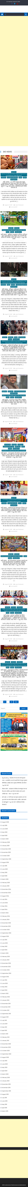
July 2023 (4, 939)
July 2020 (4, 1060)
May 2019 (4, 1104)
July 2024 (4, 899)
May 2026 (4, 832)
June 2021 (4, 1024)
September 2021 (6, 1013)
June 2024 (5, 903)
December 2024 (6, 889)
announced (7, 444)
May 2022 (4, 987)
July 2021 (4, 1020)
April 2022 (4, 990)
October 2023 (6, 929)
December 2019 (6, 1084)
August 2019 (5, 1094)
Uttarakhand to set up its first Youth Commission (14, 450)
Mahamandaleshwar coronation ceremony (11, 556)
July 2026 (4, 825)
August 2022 (5, 976)
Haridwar (3, 177)
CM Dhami (20, 444)
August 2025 (5, 862)
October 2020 (6, 1050)
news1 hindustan (19, 205)
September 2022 (6, 973)
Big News (14, 172)
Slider (20, 177)
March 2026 (5, 839)
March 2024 (5, 913)
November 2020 (6, 1047)
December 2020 (6, 1044)
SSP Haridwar (22, 337)
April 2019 (4, 1108)
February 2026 (6, 842)
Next (16, 702)
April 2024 (4, 909)
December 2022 (6, 963)
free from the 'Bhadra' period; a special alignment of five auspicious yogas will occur (13, 174)
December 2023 (6, 923)
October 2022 (6, 970)
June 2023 (5, 943)
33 (11, 702)
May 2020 (4, 1067)
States (24, 177)
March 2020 (5, 1074)
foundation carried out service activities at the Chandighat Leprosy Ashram (14, 500)
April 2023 (4, 950)
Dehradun (10, 391)
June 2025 (5, 869)
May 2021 (4, 1027)
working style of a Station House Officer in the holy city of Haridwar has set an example (14, 342)
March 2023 (5, 953)
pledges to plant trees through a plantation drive (13, 230)
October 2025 (6, 855)
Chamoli (13, 607)
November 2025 (6, 852)
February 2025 (6, 882)
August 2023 (5, 936)
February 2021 (5, 1037)
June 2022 (5, 983)
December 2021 (6, 1003)
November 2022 (6, 966)
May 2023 (4, 946)
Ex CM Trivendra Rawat (20, 391)
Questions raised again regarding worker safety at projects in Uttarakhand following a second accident (13, 664)
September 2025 (6, 859)
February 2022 (6, 997)
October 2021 (5, 1010)
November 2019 (6, 1087)
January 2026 (5, 845)
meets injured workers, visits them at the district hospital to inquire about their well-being (14, 610)
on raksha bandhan (12, 177)
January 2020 (5, 1081)
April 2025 (4, 876)
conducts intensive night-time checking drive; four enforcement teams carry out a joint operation (13, 281)
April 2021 (4, 1030)
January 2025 (5, 886)
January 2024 (5, 919)
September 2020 (6, 1054)
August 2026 (5, 822)
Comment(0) (14, 207)
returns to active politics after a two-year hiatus (13, 395)
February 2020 (6, 1077)
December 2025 (6, 849)
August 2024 (5, 896)
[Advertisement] (14, 81)
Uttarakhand (14, 179)
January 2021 (5, 1040)
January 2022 (5, 1000)
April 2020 (4, 1071)
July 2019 (4, 1097)
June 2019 (4, 1101)
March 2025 (5, 879)
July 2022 (4, 980)
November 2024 (6, 892)
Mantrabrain (23, 1185)
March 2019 (5, 1111)
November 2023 (6, 926)
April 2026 (4, 835)
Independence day (12, 503)
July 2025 (4, 866)
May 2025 (4, 872)
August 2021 (5, 1017)
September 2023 (6, 933)
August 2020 (5, 1057)
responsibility (14, 393)
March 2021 (5, 1034)
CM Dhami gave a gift (8, 446)
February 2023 (6, 956)
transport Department (21, 284)
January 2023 (5, 960)
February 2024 (6, 916)
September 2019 (6, 1091)
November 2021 (6, 1007)
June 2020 (5, 1064)
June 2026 (5, 829)
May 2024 (4, 906)
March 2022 (5, 993)
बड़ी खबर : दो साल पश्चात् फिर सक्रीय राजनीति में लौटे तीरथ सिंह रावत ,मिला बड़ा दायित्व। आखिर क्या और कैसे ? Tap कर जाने (14, 402)
